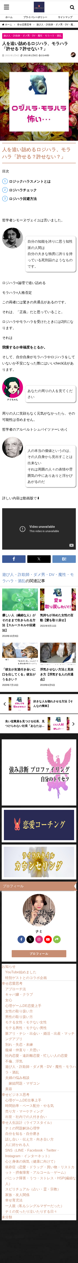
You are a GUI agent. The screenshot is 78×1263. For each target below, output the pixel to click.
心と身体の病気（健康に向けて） (31, 1161)
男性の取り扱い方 (19, 1016)
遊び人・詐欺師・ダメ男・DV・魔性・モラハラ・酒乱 (32, 35)
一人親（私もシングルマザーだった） (34, 1205)
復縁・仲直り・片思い (22, 1050)
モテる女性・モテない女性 (26, 1022)
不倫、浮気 (14, 1061)
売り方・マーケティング (24, 1111)
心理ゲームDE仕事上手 (23, 1100)
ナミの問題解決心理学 (22, 1128)
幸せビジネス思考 (15, 1094)
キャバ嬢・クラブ (19, 994)
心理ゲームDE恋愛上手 (23, 1005)
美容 (8, 1089)
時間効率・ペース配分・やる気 (29, 1105)
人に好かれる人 (17, 1144)
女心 (8, 1000)
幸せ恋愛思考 (12, 983)
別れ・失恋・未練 (19, 1044)
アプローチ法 (15, 989)
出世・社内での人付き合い (26, 1116)
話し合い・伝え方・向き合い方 (29, 1139)
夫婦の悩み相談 (17, 1077)
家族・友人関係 (17, 1194)
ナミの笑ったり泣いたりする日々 (31, 1211)
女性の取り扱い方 (19, 1011)
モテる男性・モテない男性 (26, 1027)
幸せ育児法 (14, 1200)
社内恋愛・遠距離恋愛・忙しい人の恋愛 (36, 1055)
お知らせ (9, 966)
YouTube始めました (20, 972)
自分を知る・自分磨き (22, 1133)
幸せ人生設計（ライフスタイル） (28, 1122)
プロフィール (39, 953)
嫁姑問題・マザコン (24, 1083)
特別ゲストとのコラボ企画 (26, 977)
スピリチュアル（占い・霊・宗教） (33, 1189)
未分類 (7, 1217)
